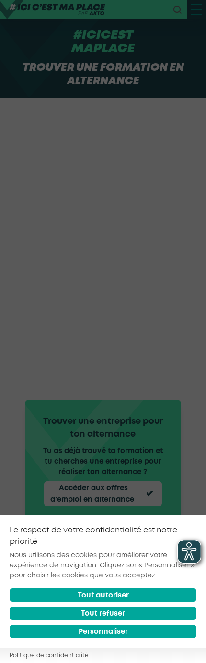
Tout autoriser (103, 595)
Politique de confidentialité (49, 655)
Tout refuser (103, 613)
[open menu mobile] (196, 9)
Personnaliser (103, 632)
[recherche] (177, 9)
